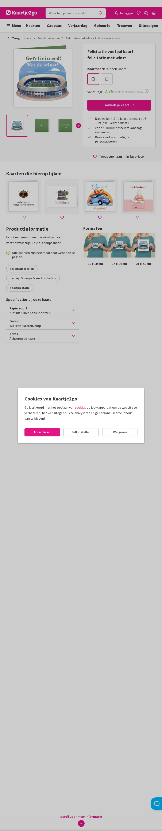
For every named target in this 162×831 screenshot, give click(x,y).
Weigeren (120, 432)
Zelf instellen (81, 432)
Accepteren (42, 432)
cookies (80, 407)
